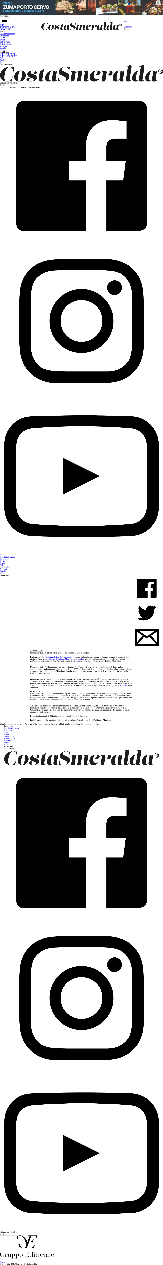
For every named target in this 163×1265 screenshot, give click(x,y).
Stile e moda (5, 42)
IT (125, 25)
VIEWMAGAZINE (7, 28)
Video (2, 50)
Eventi (2, 40)
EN (125, 21)
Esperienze (4, 36)
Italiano (3, 62)
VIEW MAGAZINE (8, 56)
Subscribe (128, 27)
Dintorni (3, 46)
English (3, 60)
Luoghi (3, 48)
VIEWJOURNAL (4, 26)
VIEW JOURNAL (7, 54)
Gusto (2, 38)
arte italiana (122, 685)
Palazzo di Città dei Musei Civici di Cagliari (67, 659)
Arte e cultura (5, 44)
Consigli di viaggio (7, 34)
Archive (3, 1262)
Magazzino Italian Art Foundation (58, 657)
